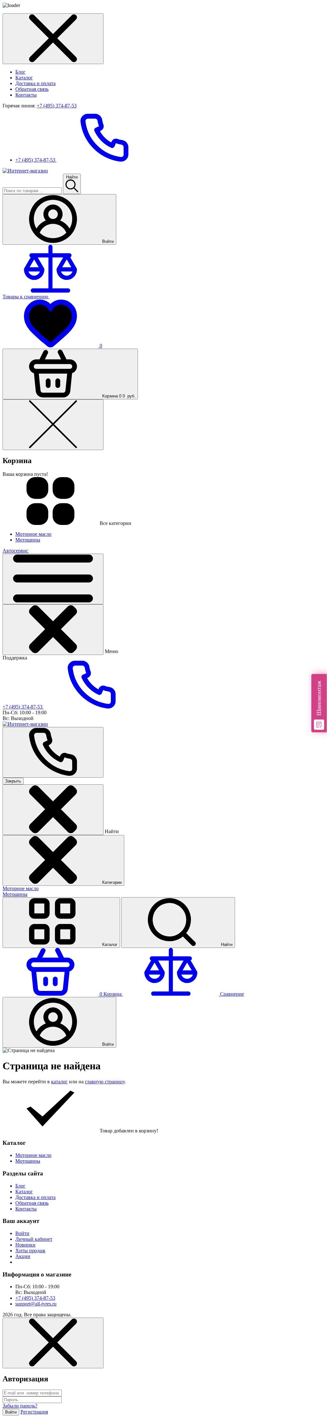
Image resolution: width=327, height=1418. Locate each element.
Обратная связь (32, 89)
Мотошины (15, 894)
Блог (20, 72)
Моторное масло (21, 888)
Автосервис (15, 550)
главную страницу (105, 1081)
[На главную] (25, 170)
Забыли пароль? (20, 1405)
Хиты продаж (30, 1250)
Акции (22, 1256)
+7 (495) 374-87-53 (57, 105)
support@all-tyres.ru (36, 1303)
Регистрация (34, 1411)
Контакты (26, 95)
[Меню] (53, 579)
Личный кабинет (33, 1239)
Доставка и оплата (35, 83)
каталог (59, 1081)
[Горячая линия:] (53, 752)
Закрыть (13, 781)
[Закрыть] (53, 629)
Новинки (25, 1244)
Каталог (24, 77)
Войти (22, 1233)
